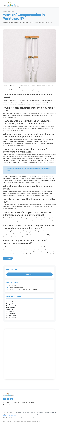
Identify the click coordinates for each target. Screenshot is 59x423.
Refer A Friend (6, 402)
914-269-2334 (12, 285)
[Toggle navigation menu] (53, 3)
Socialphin (35, 417)
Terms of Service (34, 421)
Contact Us (24, 402)
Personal (5, 404)
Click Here (29, 274)
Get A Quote (8, 258)
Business (11, 404)
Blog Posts (31, 402)
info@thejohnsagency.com (16, 287)
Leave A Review (15, 402)
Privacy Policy (6, 409)
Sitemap (14, 409)
